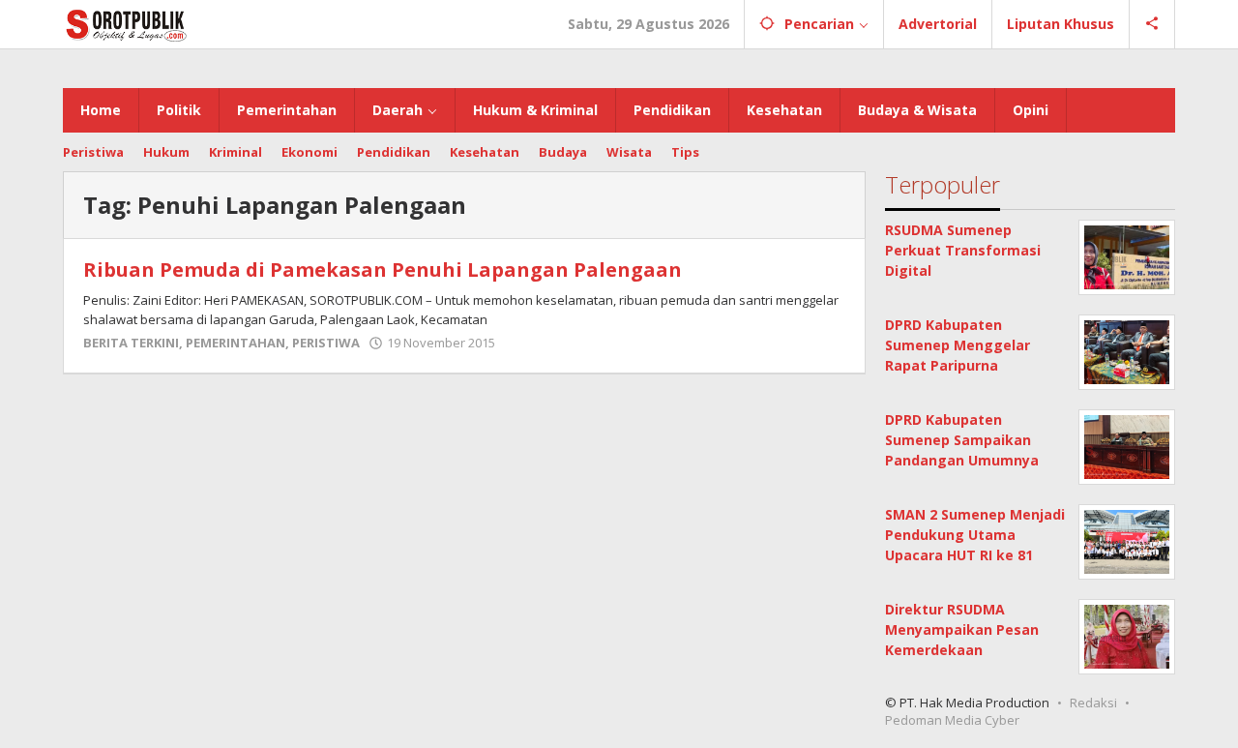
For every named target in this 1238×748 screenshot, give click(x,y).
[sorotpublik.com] (176, 24)
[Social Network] (1152, 24)
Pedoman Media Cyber (952, 720)
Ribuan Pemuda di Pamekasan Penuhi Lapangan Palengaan (382, 269)
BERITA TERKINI (131, 342)
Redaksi (1093, 702)
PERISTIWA (326, 342)
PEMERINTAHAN (235, 342)
